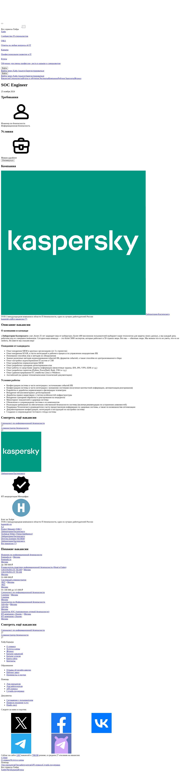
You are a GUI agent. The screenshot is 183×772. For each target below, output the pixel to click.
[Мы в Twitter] (21, 732)
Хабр (3, 770)
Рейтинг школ (12, 672)
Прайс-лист (11, 705)
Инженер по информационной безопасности (21, 555)
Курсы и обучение (31, 78)
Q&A (8, 770)
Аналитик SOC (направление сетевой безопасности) (25, 611)
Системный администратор (13, 580)
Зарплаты (70, 78)
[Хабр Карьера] (11, 26)
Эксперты (43, 78)
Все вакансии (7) (19, 319)
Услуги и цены (13, 649)
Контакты (10, 661)
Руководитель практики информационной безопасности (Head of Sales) (33, 567)
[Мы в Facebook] (61, 732)
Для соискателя (13, 684)
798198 (35, 755)
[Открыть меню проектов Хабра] (2, 23)
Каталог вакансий (14, 654)
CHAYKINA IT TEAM (11, 570)
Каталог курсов (13, 656)
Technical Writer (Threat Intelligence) (17, 534)
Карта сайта (11, 658)
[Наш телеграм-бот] (61, 753)
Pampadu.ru (6, 557)
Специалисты (16, 78)
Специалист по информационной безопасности (23, 423)
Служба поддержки (15, 691)
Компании (53, 78)
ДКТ (3, 582)
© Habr (4, 758)
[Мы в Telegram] (21, 753)
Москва (16, 557)
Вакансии (5, 78)
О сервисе (11, 646)
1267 (18, 755)
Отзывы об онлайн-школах (18, 670)
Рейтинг (62, 78)
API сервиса (12, 689)
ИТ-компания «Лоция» (11, 614)
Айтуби (4, 604)
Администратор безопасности (15, 428)
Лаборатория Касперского (158, 314)
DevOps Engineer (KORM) (13, 539)
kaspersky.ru (6, 319)
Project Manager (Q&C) (11, 529)
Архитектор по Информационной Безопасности (23, 602)
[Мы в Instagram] (142, 732)
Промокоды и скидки (16, 675)
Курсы (21, 770)
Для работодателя (14, 686)
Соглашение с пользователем (19, 700)
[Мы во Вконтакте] (101, 732)
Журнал (77, 78)
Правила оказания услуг (17, 702)
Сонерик (5, 595)
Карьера (14, 770)
